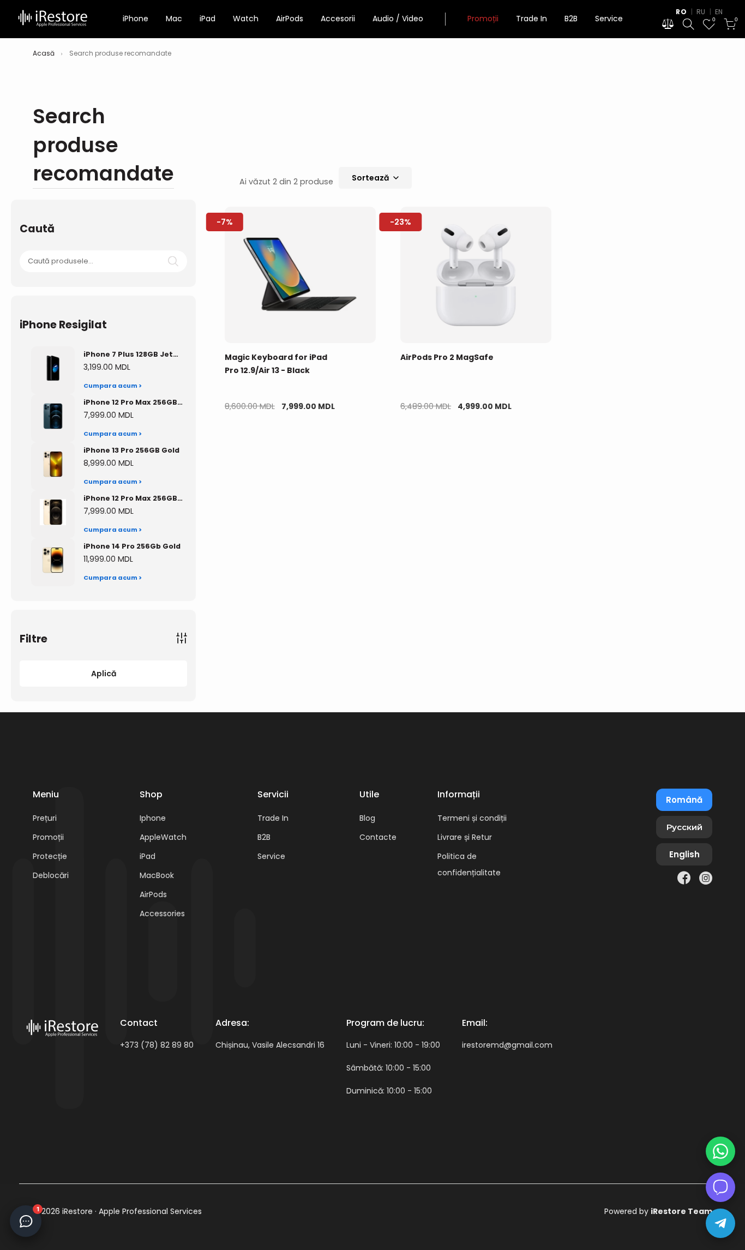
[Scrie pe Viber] (720, 1187)
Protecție (50, 856)
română (684, 800)
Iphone (153, 818)
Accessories (162, 913)
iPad (207, 19)
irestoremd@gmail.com (507, 1044)
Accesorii (338, 19)
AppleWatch (163, 837)
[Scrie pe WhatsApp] (720, 1151)
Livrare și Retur (464, 837)
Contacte (377, 837)
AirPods (289, 19)
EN (719, 11)
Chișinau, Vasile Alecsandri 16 (270, 1044)
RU (701, 11)
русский (684, 827)
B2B (571, 19)
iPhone (135, 19)
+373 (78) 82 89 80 (157, 1044)
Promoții (482, 19)
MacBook (157, 875)
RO (681, 11)
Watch (246, 19)
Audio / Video (397, 19)
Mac (174, 19)
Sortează (370, 177)
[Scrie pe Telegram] (720, 1223)
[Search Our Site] (688, 26)
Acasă (44, 53)
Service (609, 19)
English (684, 854)
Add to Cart (262, 440)
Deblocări (51, 875)
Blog (367, 818)
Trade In (531, 19)
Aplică (103, 673)
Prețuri (45, 818)
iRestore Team (681, 1211)
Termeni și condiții (472, 818)
